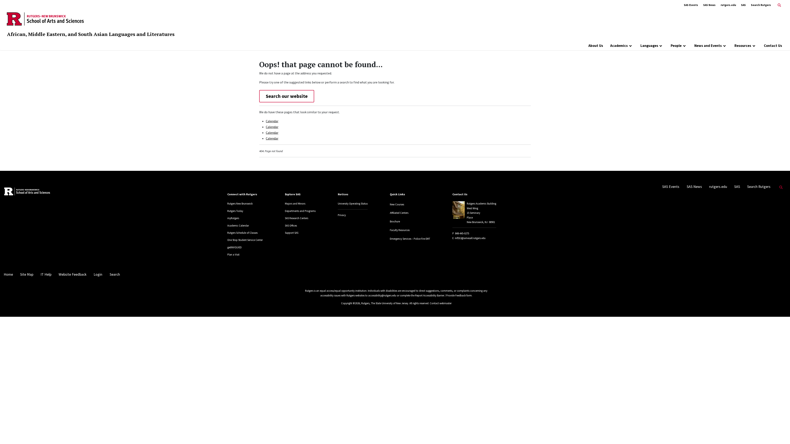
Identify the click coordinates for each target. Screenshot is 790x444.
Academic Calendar (238, 225)
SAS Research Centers (296, 218)
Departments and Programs (300, 211)
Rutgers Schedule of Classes (242, 232)
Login (98, 274)
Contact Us (773, 45)
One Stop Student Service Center (245, 240)
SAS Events (691, 5)
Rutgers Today (235, 211)
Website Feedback (72, 274)
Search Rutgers (761, 5)
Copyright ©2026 (350, 303)
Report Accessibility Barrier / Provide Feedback (440, 295)
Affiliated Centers (399, 212)
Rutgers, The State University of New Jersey (384, 303)
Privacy (342, 215)
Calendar (272, 121)
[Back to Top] (781, 434)
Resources (742, 45)
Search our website (287, 96)
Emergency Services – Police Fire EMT (410, 238)
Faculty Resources (400, 230)
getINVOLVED (234, 247)
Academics (619, 45)
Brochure (395, 221)
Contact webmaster (441, 303)
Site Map (26, 274)
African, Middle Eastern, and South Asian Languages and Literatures (90, 34)
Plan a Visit (233, 254)
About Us (595, 45)
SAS (743, 5)
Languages (649, 45)
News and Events (708, 45)
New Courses (397, 204)
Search (115, 274)
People (676, 45)
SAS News (709, 5)
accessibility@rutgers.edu (382, 295)
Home (8, 274)
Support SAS (291, 232)
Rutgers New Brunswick (240, 203)
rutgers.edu (728, 5)
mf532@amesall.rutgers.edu (470, 238)
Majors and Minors (295, 203)
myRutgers (233, 218)
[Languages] (661, 45)
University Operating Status (353, 203)
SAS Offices (291, 225)
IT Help (46, 274)
